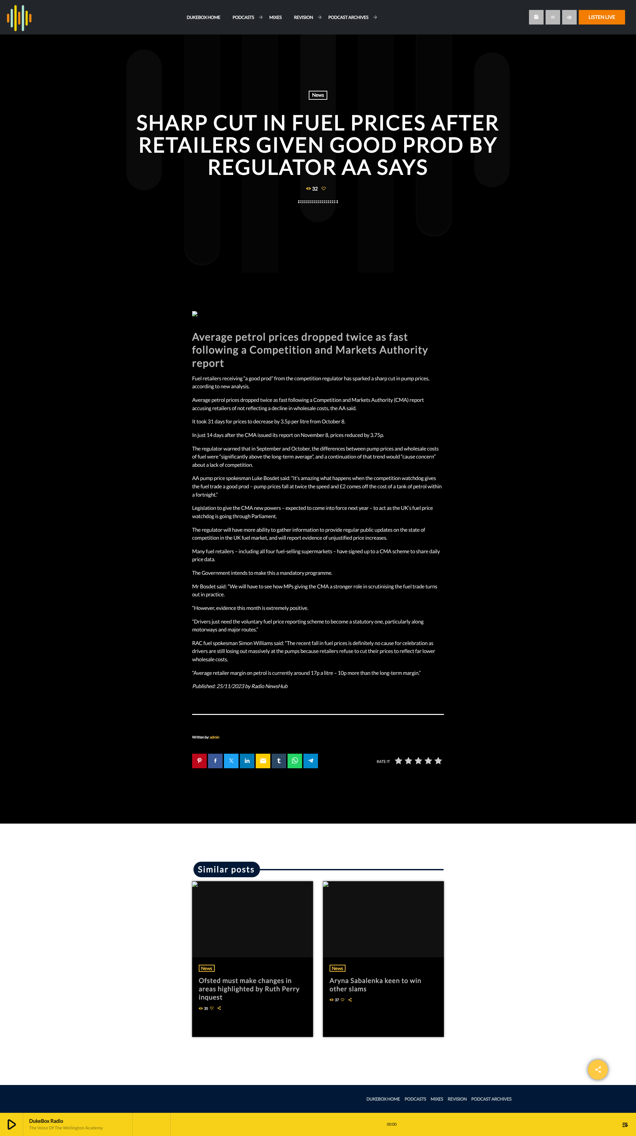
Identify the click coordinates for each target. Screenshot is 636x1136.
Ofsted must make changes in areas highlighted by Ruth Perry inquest (249, 989)
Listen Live (602, 17)
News (318, 95)
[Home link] (19, 17)
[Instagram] (536, 17)
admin (214, 737)
